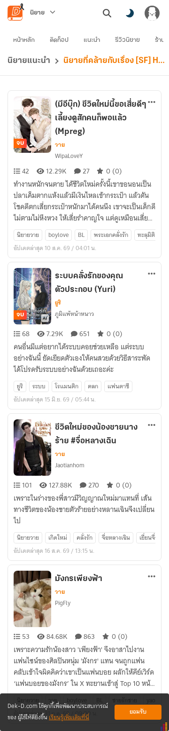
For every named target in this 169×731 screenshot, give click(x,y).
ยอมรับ (138, 712)
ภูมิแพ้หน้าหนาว (74, 313)
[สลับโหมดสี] (129, 13)
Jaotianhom (69, 465)
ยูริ (58, 303)
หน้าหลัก (24, 40)
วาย (60, 145)
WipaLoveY (69, 155)
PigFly (62, 602)
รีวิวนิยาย (127, 40)
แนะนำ (92, 40)
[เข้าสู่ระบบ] (152, 13)
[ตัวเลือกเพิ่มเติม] (151, 102)
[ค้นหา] (107, 13)
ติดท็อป (59, 40)
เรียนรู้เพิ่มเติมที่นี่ (69, 717)
